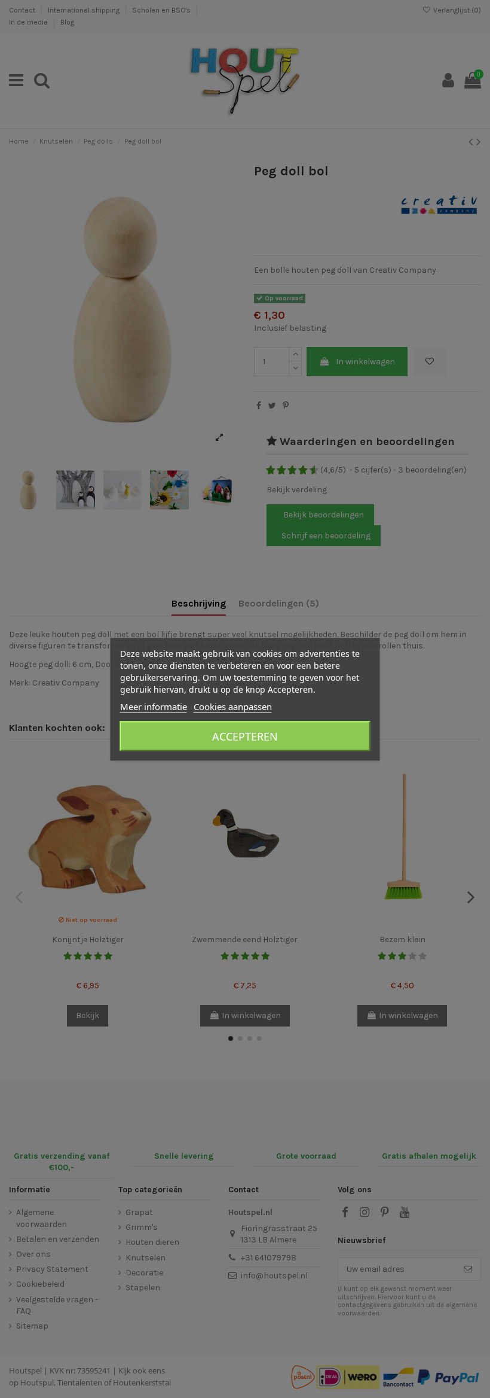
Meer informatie (153, 706)
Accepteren (245, 736)
